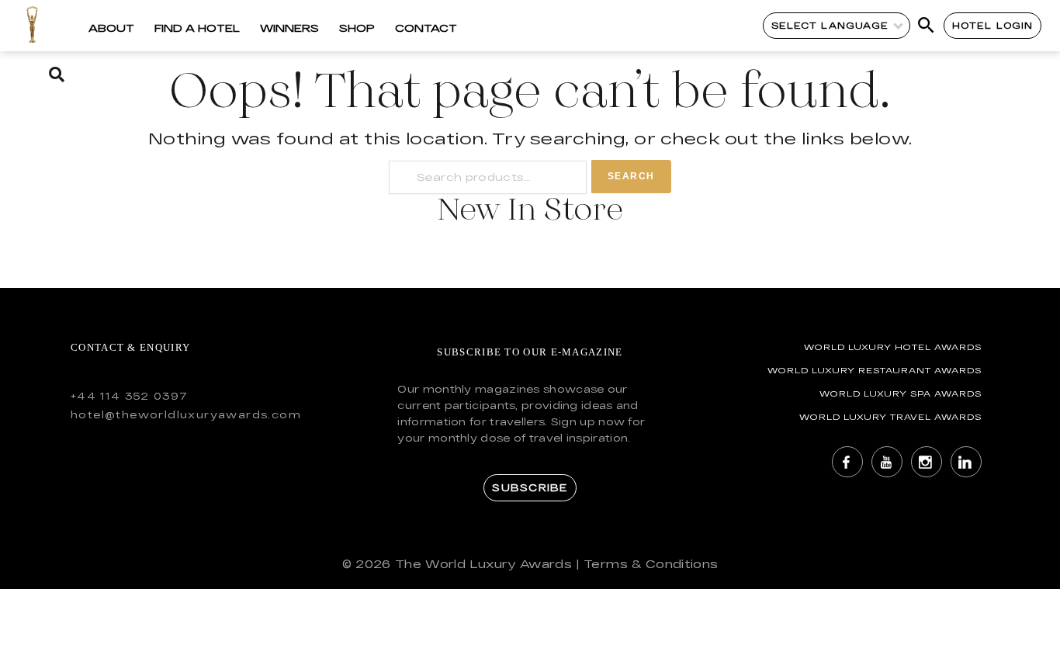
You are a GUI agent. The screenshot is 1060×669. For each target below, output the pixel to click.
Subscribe (529, 487)
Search (631, 176)
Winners (289, 28)
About (111, 28)
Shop (357, 28)
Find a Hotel (197, 28)
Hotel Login (993, 25)
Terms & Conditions (651, 563)
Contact (426, 28)
